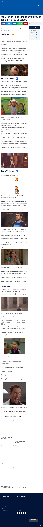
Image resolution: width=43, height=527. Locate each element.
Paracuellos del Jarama (20, 487)
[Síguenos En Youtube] (23, 513)
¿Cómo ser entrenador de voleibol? (21, 442)
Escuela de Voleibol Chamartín (19, 464)
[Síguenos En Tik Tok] (25, 513)
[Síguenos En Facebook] (17, 513)
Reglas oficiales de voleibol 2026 (7, 463)
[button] (3, 23)
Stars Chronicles (20, 407)
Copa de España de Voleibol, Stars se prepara (7, 487)
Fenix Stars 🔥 (33, 30)
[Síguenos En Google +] (19, 513)
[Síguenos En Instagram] (21, 513)
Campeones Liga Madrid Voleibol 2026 (6, 438)
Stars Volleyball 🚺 (34, 34)
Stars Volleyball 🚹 (34, 32)
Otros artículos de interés (35, 37)
